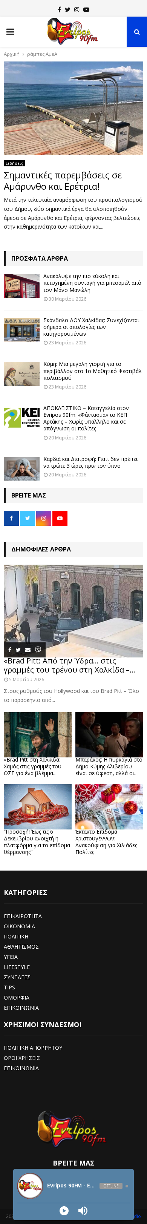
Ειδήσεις (14, 163)
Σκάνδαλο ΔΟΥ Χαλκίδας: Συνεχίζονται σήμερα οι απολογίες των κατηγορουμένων (91, 326)
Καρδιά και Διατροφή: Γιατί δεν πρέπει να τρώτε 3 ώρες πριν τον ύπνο (90, 462)
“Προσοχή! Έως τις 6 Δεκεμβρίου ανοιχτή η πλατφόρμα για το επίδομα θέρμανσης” (37, 841)
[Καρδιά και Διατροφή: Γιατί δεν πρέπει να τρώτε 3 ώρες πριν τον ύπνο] (22, 469)
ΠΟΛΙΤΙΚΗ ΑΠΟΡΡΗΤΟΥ (33, 1047)
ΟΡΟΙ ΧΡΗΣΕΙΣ (22, 1057)
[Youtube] (86, 9)
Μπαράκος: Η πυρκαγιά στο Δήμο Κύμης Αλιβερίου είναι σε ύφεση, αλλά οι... (108, 766)
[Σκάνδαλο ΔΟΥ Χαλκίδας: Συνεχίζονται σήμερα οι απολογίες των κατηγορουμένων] (22, 330)
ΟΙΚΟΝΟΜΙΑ (19, 926)
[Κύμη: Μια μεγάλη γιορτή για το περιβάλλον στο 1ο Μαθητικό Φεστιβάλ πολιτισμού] (22, 373)
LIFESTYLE (17, 967)
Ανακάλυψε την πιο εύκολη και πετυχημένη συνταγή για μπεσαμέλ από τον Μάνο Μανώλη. (92, 282)
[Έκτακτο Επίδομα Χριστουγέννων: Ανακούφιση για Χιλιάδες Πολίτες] (109, 806)
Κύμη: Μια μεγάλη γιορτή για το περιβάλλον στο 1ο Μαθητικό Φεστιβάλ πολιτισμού (92, 370)
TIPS (9, 987)
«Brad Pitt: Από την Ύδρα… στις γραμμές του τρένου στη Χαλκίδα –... (69, 665)
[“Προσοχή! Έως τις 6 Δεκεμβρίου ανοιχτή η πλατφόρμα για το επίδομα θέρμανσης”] (38, 806)
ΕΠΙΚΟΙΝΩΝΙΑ (21, 1007)
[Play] (64, 1210)
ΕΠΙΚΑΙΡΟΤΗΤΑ (23, 916)
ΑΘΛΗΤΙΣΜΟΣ (21, 946)
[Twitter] (67, 9)
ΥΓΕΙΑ (11, 956)
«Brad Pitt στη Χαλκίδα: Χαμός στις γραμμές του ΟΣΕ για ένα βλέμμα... (32, 766)
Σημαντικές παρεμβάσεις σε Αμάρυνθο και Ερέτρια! (63, 180)
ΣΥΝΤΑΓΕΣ (17, 977)
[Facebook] (59, 9)
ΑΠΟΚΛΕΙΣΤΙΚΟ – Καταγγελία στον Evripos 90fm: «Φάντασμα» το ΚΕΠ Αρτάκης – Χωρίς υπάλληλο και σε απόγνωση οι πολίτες (86, 418)
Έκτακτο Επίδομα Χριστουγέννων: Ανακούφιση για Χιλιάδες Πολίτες (106, 841)
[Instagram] (77, 9)
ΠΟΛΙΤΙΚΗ (16, 936)
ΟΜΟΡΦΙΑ (16, 997)
